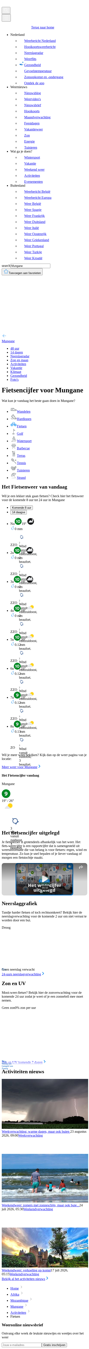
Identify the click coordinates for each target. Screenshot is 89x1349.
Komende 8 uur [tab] (21, 507)
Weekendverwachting (38, 1209)
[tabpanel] (44, 643)
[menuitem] (48, 59)
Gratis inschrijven (54, 1345)
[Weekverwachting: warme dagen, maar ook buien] (45, 1127)
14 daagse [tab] (18, 512)
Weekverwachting (30, 1135)
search (6, 266)
